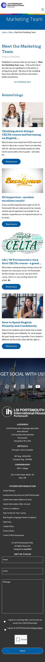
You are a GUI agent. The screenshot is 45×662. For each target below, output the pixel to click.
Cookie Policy (8, 527)
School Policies (9, 491)
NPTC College (22, 469)
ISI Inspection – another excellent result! (18, 199)
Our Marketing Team (22, 82)
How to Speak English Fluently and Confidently (19, 324)
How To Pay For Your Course (14, 513)
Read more (11, 161)
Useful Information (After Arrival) (16, 504)
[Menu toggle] (43, 10)
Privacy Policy (8, 531)
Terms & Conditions (11, 509)
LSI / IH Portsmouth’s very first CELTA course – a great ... (22, 261)
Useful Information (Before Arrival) (17, 500)
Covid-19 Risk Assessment (13, 535)
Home (4, 32)
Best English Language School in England (19, 518)
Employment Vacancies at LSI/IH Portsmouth (21, 495)
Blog (10, 32)
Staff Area (7, 522)
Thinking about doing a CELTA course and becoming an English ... (21, 135)
